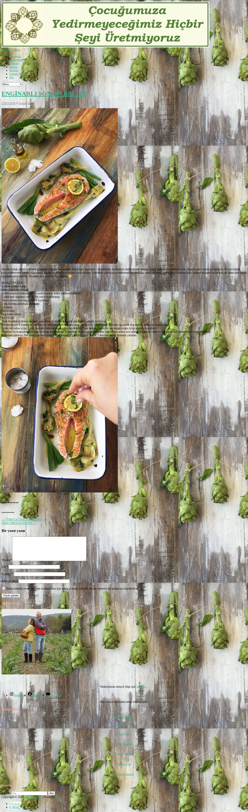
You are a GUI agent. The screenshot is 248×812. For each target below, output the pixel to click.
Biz (11, 77)
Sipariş (13, 67)
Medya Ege (124, 764)
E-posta (7, 574)
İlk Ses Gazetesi (124, 754)
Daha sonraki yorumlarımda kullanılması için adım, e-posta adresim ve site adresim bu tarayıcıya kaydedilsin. (72, 588)
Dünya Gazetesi (124, 716)
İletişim (13, 70)
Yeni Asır (124, 733)
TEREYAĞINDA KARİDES (22, 519)
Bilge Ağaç (124, 723)
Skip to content (11, 49)
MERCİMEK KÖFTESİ (19, 523)
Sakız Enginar (34, 797)
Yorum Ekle (25, 103)
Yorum (7, 560)
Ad (5, 566)
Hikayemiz (16, 60)
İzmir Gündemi (124, 744)
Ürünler (14, 63)
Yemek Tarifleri (18, 74)
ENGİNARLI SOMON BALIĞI (44, 93)
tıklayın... (142, 686)
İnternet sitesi (10, 581)
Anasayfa (15, 56)
